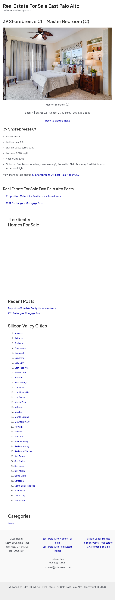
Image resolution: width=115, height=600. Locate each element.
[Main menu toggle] (108, 7)
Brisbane (19, 343)
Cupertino (20, 358)
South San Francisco (25, 485)
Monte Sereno (22, 417)
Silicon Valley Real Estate (98, 542)
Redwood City (22, 446)
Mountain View (22, 422)
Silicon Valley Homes (98, 538)
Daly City (19, 363)
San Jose (19, 466)
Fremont (19, 377)
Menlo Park (20, 402)
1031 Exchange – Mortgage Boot (24, 313)
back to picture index (57, 120)
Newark (18, 426)
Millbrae (18, 407)
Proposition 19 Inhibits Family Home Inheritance (32, 308)
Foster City (20, 372)
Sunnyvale (20, 490)
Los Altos (19, 387)
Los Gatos (20, 397)
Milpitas (18, 412)
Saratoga (19, 481)
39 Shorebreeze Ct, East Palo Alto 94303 (55, 174)
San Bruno (20, 456)
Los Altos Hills (22, 392)
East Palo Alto (22, 368)
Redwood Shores (23, 451)
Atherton (19, 333)
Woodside (20, 500)
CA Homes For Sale (98, 546)
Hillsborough (21, 382)
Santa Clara (20, 476)
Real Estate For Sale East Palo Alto (41, 6)
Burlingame (20, 348)
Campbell (19, 353)
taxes (11, 523)
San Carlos (20, 461)
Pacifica (18, 431)
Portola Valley (21, 441)
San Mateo (20, 471)
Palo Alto (19, 436)
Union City (20, 495)
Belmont (19, 338)
